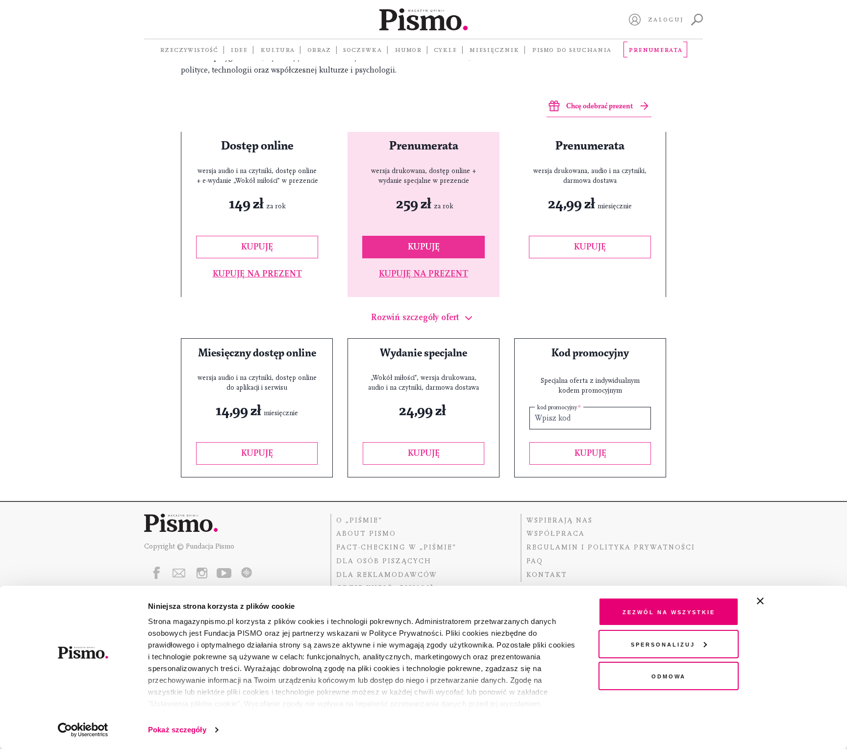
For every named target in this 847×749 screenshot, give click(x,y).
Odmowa (668, 676)
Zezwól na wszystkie (669, 611)
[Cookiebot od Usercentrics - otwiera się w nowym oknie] (83, 730)
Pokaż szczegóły (177, 729)
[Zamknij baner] (786, 601)
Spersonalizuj (663, 644)
